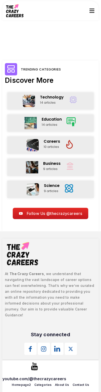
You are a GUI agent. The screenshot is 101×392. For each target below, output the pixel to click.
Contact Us (81, 385)
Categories (42, 385)
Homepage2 (21, 385)
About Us (62, 385)
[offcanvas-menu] (92, 11)
